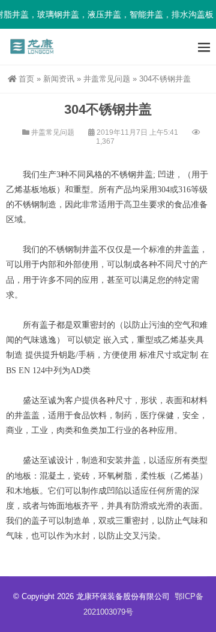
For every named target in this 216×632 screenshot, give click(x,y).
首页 (26, 78)
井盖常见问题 (106, 78)
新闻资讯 (58, 78)
